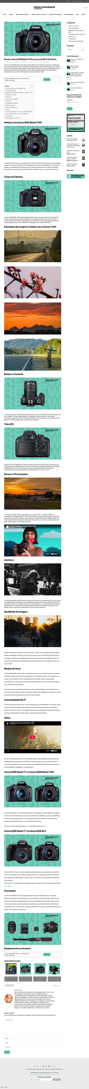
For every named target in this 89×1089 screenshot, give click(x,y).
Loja (77, 14)
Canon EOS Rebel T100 (9, 985)
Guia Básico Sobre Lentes (75, 34)
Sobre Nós (31, 1074)
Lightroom (71, 36)
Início (5, 14)
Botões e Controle (11, 94)
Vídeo (7, 109)
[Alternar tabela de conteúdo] (31, 86)
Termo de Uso (47, 1074)
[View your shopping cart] (86, 8)
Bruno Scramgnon (69, 14)
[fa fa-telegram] (76, 1)
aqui (44, 826)
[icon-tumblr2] (87, 1)
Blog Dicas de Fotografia (55, 14)
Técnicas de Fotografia (74, 41)
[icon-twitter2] (79, 1)
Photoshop (71, 39)
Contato (83, 14)
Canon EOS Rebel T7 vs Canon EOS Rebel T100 (20, 111)
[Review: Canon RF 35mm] (68, 83)
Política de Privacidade (38, 1074)
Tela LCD (8, 97)
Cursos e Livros (72, 26)
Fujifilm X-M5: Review (76, 88)
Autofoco (8, 101)
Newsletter (70, 100)
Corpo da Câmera (11, 90)
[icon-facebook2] (73, 1)
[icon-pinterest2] (70, 1)
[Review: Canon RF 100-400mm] (68, 60)
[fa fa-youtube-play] (82, 1)
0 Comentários (30, 62)
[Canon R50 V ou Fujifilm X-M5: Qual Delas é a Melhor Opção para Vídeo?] (68, 74)
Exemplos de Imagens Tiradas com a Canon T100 (19, 92)
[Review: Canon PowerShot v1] (68, 67)
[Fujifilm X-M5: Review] (68, 89)
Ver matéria (7, 886)
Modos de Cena (10, 105)
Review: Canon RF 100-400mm (77, 60)
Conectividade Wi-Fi (12, 107)
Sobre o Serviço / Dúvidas (22, 14)
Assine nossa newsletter (44, 1077)
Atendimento (56, 1072)
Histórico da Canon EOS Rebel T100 (16, 88)
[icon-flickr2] (84, 1)
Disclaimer (57, 1074)
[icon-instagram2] (67, 1)
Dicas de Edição (72, 28)
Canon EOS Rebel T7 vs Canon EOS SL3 (18, 113)
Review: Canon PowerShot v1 (75, 66)
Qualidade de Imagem (12, 103)
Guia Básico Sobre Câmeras (44, 62)
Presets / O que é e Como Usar (39, 14)
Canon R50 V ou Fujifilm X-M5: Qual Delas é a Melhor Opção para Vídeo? (75, 75)
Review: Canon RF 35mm (77, 82)
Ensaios (11, 14)
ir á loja (47, 79)
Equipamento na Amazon (13, 118)
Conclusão (9, 116)
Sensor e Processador (12, 99)
